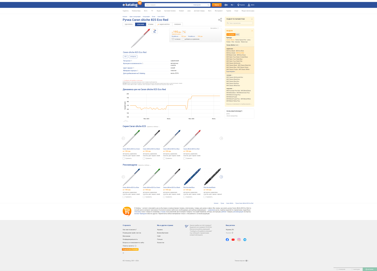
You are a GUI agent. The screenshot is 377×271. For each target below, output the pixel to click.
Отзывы (150, 24)
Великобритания (162, 233)
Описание (140, 24)
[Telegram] (244, 239)
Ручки (153, 16)
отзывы (163, 212)
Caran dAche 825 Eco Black (151, 149)
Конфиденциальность (130, 239)
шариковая (175, 61)
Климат (181, 11)
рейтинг (223, 212)
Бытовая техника (170, 11)
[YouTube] (233, 240)
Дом (189, 11)
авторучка (133, 56)
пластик (173, 70)
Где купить (129, 24)
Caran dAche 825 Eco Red (191, 149)
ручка (228, 113)
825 (125, 56)
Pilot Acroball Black (209, 187)
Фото (145, 11)
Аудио (159, 11)
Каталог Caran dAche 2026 (130, 84)
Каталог (125, 16)
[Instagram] (238, 239)
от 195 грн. (127, 151)
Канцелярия (146, 16)
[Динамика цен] (184, 32)
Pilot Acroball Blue (189, 187)
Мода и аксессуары (248, 11)
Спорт (236, 11)
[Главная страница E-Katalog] (132, 5)
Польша (159, 239)
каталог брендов (140, 213)
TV (152, 11)
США (158, 236)
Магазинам (126, 236)
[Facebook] (227, 239)
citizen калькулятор (231, 116)
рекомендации (238, 212)
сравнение (211, 210)
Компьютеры (136, 11)
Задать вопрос (164, 24)
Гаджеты (126, 11)
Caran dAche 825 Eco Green (131, 149)
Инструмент (219, 11)
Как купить (213, 28)
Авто (209, 11)
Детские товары (199, 11)
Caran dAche (161, 16)
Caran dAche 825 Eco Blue (171, 149)
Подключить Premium (130, 249)
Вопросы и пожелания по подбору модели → (239, 104)
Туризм (228, 11)
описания (137, 212)
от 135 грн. (187, 190)
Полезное (177, 24)
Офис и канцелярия (135, 16)
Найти (217, 5)
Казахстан (160, 242)
